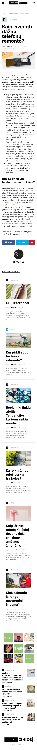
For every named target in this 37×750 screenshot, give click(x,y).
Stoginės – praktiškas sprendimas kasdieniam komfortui (12, 691)
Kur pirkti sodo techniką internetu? (17, 356)
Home (3, 13)
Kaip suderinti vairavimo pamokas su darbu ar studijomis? (12, 719)
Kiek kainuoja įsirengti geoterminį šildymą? (16, 598)
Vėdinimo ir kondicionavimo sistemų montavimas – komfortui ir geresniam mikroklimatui (13, 676)
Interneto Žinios (15, 550)
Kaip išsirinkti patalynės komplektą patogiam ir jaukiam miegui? (12, 705)
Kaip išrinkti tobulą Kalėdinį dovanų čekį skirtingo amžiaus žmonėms (17, 535)
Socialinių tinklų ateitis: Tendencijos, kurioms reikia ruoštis (18, 415)
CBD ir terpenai (17, 303)
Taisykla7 (9, 234)
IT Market (9, 46)
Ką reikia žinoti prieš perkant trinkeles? (17, 474)
